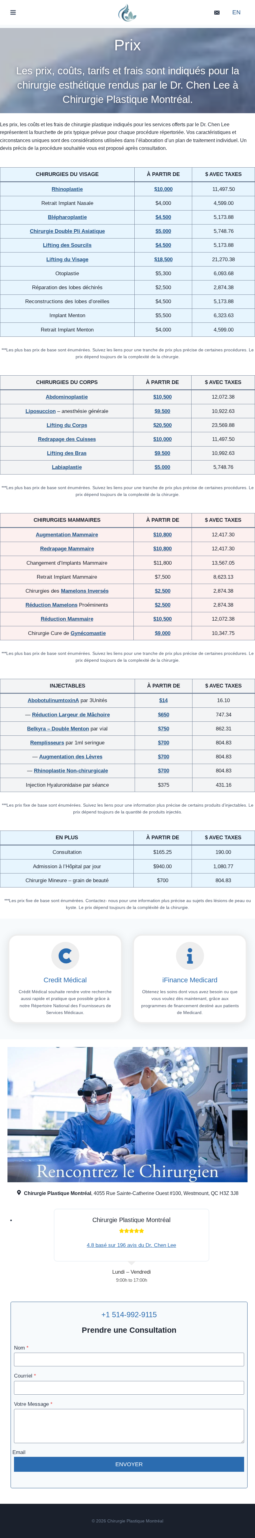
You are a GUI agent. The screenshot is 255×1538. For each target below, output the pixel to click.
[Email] (216, 12)
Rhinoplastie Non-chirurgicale (71, 771)
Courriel (25, 1376)
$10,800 (162, 535)
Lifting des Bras (66, 453)
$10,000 (162, 439)
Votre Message (33, 1404)
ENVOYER (129, 1464)
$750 (163, 729)
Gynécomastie (88, 633)
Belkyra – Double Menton (58, 729)
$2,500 (162, 605)
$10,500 (162, 397)
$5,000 (162, 467)
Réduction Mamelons (51, 605)
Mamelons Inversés (85, 591)
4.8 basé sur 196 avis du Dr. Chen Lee (131, 1245)
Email (19, 1452)
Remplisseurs (47, 743)
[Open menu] (13, 12)
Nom (21, 1348)
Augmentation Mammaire (67, 535)
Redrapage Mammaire (67, 549)
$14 (163, 700)
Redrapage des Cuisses (67, 439)
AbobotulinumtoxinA (53, 700)
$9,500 (162, 411)
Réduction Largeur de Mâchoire (71, 715)
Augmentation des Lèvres (70, 757)
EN (236, 12)
